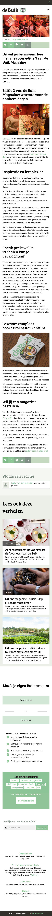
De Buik (10, 10)
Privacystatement (36, 913)
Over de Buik (25, 853)
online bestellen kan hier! (37, 451)
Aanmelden (41, 828)
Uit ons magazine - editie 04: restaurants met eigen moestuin (25, 650)
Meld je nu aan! (26, 800)
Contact (25, 890)
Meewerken (25, 881)
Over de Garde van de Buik (25, 865)
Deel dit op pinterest (17, 45)
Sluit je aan (35, 875)
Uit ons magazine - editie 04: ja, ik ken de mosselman (24, 600)
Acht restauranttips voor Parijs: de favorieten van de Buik (25, 551)
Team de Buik (22, 39)
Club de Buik (8, 418)
